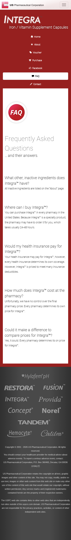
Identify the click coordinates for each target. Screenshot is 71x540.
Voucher (37, 52)
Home (37, 36)
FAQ (36, 76)
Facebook (36, 68)
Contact (36, 84)
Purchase (36, 60)
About (36, 44)
